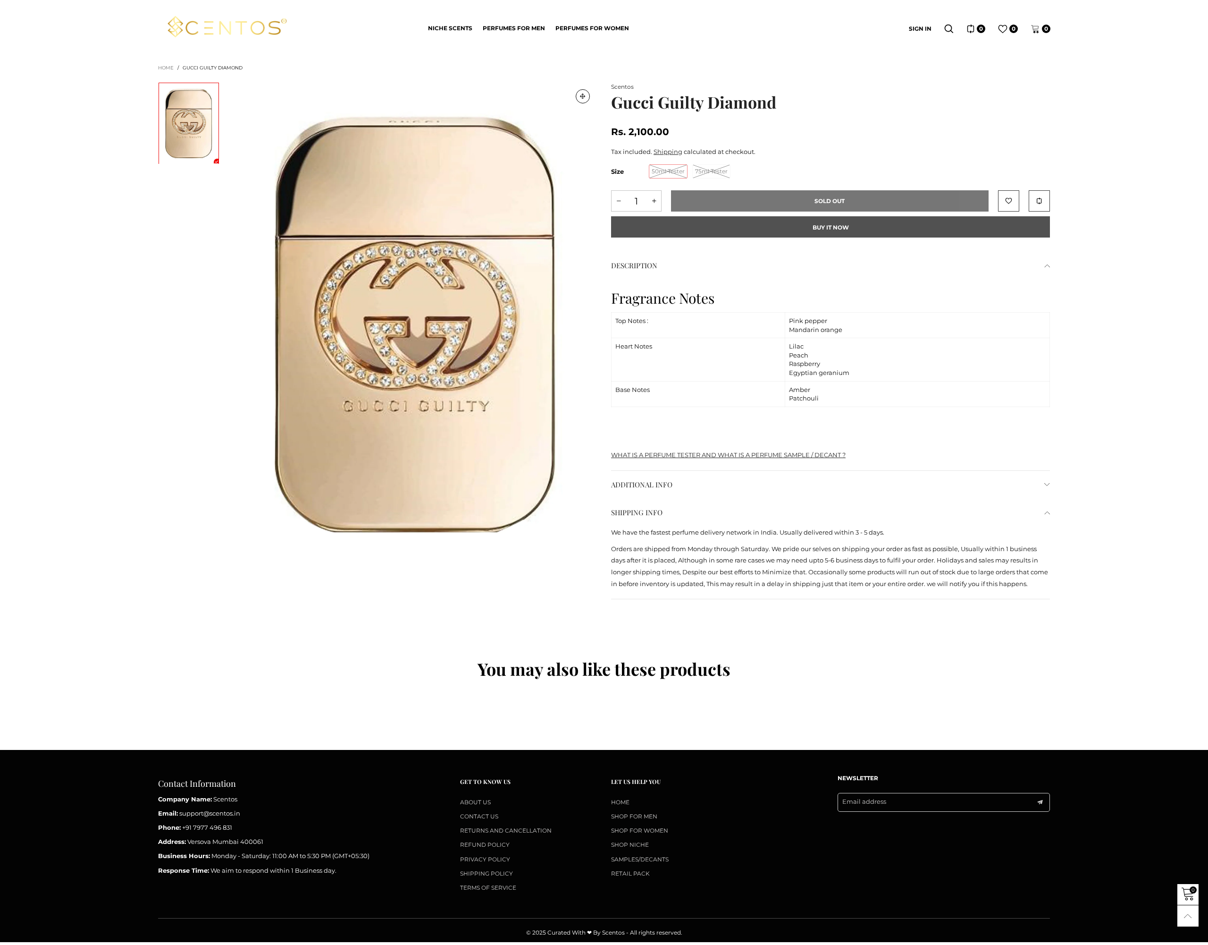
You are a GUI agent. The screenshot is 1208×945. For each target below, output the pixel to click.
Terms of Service (488, 887)
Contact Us (479, 816)
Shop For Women (639, 830)
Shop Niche (630, 844)
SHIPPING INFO (637, 512)
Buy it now (831, 227)
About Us (475, 802)
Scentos (622, 86)
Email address (864, 801)
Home (620, 802)
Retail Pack (630, 873)
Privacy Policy (485, 859)
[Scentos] (226, 27)
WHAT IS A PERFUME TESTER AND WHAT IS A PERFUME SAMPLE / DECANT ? (728, 455)
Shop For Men (634, 816)
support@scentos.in (209, 813)
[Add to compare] (1039, 201)
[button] (619, 201)
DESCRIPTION (634, 265)
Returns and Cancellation (506, 830)
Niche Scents (450, 28)
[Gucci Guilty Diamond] (415, 324)
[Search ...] (949, 29)
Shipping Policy (486, 873)
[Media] (583, 96)
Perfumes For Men (514, 28)
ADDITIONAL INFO (641, 484)
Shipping (668, 151)
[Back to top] (1188, 916)
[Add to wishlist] (1008, 201)
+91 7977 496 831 (207, 827)
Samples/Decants (640, 859)
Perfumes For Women (592, 28)
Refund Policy (485, 844)
